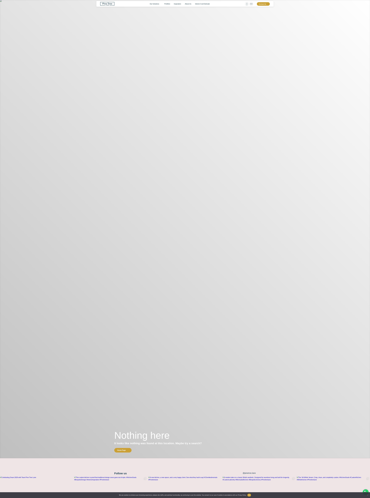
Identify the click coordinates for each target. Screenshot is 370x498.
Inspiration (177, 4)
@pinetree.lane (249, 473)
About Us (188, 4)
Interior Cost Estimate (202, 4)
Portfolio (167, 4)
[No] (368, 495)
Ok (249, 495)
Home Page (121, 450)
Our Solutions (154, 4)
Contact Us (262, 4)
